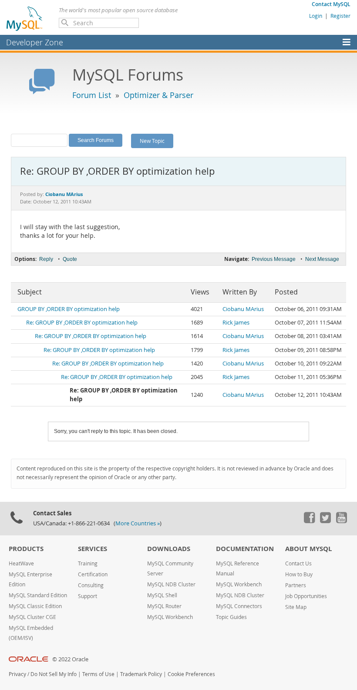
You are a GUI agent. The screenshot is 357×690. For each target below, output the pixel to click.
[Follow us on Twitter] (325, 521)
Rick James (235, 322)
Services (92, 548)
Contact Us (298, 563)
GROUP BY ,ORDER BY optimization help (68, 309)
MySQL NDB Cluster (171, 584)
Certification (93, 574)
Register (340, 15)
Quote (70, 259)
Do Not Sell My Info (53, 674)
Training (88, 563)
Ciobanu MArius (243, 309)
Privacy (17, 674)
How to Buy (299, 574)
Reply (46, 259)
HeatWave (21, 563)
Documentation (245, 548)
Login (315, 15)
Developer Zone (34, 42)
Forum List (91, 95)
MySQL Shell (162, 595)
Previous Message (274, 259)
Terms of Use (98, 674)
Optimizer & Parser (158, 95)
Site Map (295, 607)
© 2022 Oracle (70, 659)
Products (26, 548)
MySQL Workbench (170, 617)
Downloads (168, 548)
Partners (295, 585)
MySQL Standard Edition (38, 595)
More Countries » (137, 523)
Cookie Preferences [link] (191, 674)
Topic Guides (231, 617)
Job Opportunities (306, 596)
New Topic (152, 140)
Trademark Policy (141, 674)
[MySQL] (24, 18)
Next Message (322, 259)
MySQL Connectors (239, 606)
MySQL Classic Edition (35, 606)
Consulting (91, 585)
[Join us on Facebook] (309, 521)
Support (87, 596)
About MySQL (308, 548)
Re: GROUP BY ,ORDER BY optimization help (82, 322)
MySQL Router (164, 606)
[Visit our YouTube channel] (341, 521)
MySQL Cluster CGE (32, 617)
